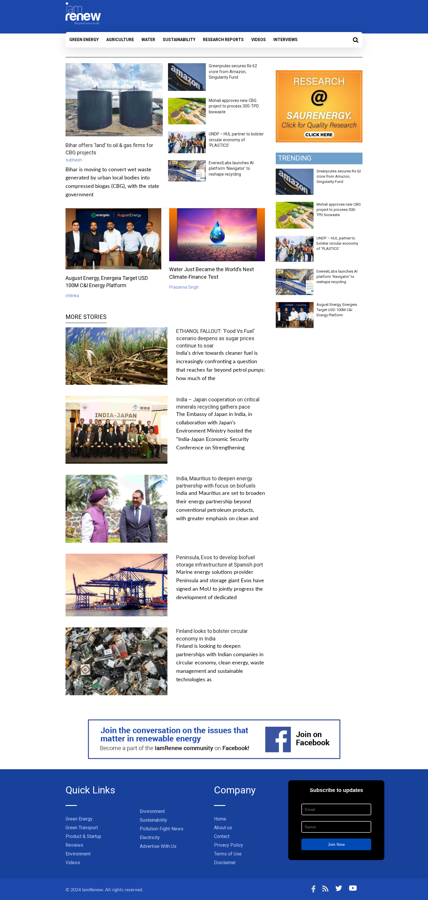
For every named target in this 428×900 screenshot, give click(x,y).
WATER (148, 39)
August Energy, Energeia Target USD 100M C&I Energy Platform (336, 309)
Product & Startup (83, 836)
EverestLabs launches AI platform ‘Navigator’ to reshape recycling (231, 168)
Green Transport (82, 827)
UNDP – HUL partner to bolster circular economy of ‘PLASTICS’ (236, 140)
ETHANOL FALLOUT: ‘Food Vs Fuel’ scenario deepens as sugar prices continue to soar (215, 338)
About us (223, 827)
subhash (74, 160)
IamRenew (92, 889)
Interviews (285, 39)
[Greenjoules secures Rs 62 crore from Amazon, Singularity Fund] (295, 172)
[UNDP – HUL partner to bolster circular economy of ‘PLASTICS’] (295, 239)
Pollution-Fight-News (161, 829)
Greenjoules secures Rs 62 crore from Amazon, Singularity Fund (233, 71)
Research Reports (223, 39)
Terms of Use (228, 854)
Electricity (150, 837)
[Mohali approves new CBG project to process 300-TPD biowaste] (295, 205)
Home (220, 819)
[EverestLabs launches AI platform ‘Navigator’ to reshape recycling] (295, 272)
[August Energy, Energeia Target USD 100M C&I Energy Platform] (295, 305)
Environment (78, 854)
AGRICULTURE (120, 39)
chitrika (72, 295)
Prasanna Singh (184, 287)
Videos (258, 39)
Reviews (74, 845)
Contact (221, 836)
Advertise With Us (158, 846)
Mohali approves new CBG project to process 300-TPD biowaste (234, 106)
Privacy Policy (228, 845)
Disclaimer (225, 862)
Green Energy (84, 39)
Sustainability (179, 39)
